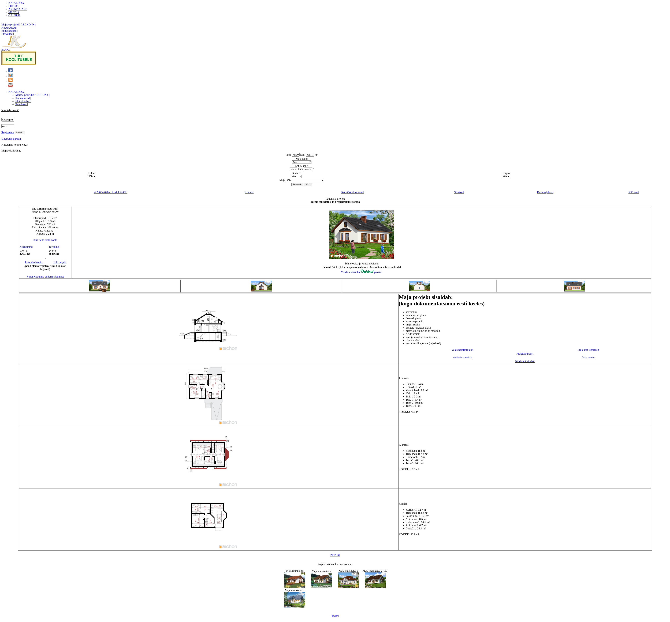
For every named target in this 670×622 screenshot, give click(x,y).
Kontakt (249, 192)
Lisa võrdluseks (33, 262)
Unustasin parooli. (11, 138)
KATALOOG (16, 2)
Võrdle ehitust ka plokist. (361, 272)
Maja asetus (588, 357)
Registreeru (7, 132)
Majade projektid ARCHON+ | (18, 24)
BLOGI (5, 49)
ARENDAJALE (17, 9)
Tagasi (335, 615)
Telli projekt (59, 262)
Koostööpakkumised (352, 192)
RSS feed (633, 192)
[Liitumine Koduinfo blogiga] (10, 80)
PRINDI (335, 555)
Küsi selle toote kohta (45, 239)
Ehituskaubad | (9, 30)
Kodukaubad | (9, 27)
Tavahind (54, 246)
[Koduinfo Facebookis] (10, 71)
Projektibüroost (524, 353)
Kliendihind (26, 246)
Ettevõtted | (7, 33)
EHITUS (13, 6)
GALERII (14, 15)
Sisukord (459, 192)
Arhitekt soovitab (462, 357)
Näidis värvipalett (525, 361)
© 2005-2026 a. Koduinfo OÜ (110, 192)
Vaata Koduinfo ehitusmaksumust (45, 276)
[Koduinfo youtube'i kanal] (10, 85)
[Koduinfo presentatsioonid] (10, 76)
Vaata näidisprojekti (462, 349)
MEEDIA (13, 12)
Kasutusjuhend (545, 192)
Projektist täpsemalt (588, 349)
